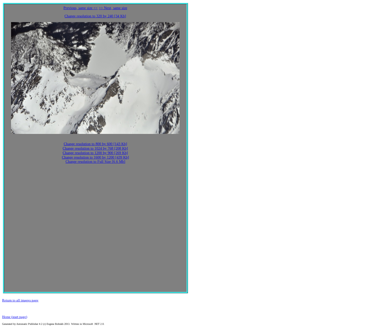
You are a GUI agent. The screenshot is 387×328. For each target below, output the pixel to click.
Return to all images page (20, 300)
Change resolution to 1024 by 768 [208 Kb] (95, 148)
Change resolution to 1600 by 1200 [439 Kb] (95, 157)
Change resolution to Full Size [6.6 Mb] (95, 162)
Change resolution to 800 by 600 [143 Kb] (95, 144)
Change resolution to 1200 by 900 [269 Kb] (95, 153)
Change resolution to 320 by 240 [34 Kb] (95, 16)
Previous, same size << (80, 8)
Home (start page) (14, 317)
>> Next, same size (113, 8)
